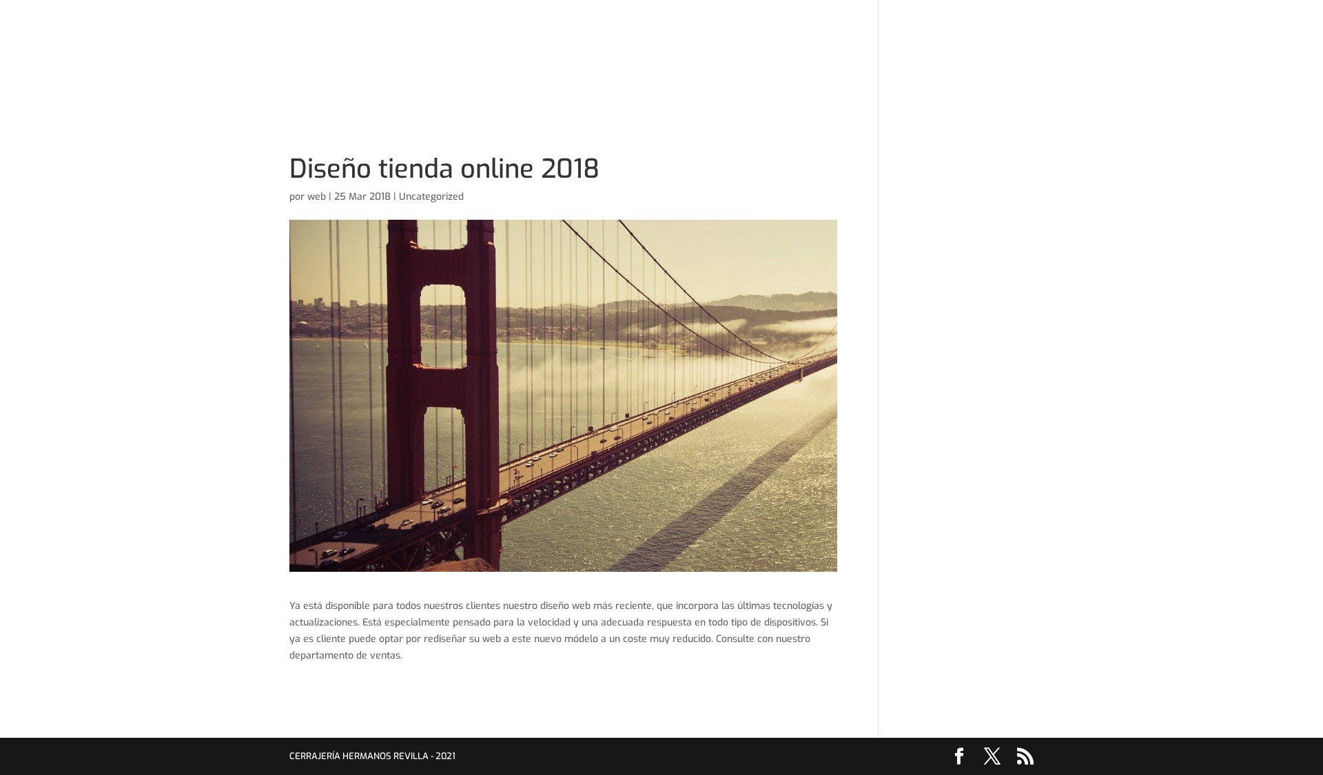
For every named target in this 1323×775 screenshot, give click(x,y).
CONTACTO (825, 96)
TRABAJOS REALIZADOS (724, 96)
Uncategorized (431, 196)
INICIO (454, 96)
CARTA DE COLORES (602, 96)
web (316, 196)
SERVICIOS (512, 96)
